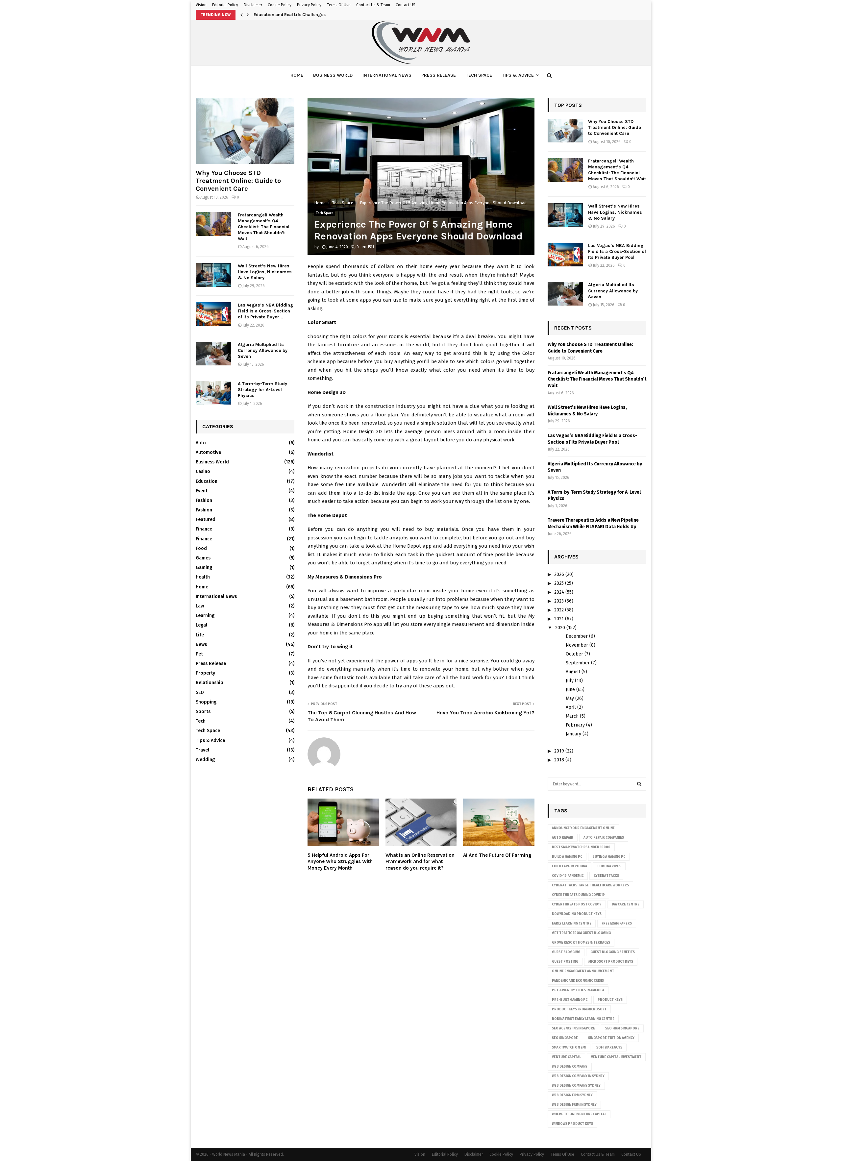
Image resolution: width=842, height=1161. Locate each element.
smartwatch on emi (569, 1048)
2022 (559, 610)
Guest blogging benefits (612, 952)
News (201, 644)
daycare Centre (625, 904)
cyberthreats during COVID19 (578, 895)
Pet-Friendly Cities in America (578, 990)
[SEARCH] (639, 784)
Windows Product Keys (572, 1124)
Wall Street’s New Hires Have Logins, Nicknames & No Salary (265, 272)
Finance (204, 529)
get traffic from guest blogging (581, 933)
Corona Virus (609, 866)
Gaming (204, 567)
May (570, 698)
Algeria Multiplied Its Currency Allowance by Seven (262, 350)
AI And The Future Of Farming (497, 855)
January (573, 734)
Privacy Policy (309, 5)
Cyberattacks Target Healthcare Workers (590, 885)
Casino (203, 471)
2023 (559, 601)
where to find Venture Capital (579, 1114)
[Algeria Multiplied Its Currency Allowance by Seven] (213, 353)
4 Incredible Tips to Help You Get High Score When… (306, 14)
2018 (559, 760)
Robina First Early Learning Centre (583, 1019)
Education (206, 481)
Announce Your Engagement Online (583, 828)
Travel (202, 750)
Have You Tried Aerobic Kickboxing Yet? (485, 712)
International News (386, 75)
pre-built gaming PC (569, 1000)
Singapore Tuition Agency (611, 1038)
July (570, 680)
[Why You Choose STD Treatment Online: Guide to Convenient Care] (245, 131)
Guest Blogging (566, 952)
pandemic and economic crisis (578, 981)
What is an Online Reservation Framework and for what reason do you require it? (420, 861)
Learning (205, 615)
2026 (559, 574)
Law (200, 606)
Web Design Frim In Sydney (574, 1105)
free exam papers (617, 924)
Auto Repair (562, 838)
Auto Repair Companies (603, 838)
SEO (200, 692)
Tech (201, 721)
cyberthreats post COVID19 (577, 904)
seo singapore (565, 1038)
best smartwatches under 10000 (581, 847)
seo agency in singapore (573, 1028)
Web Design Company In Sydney (578, 1076)
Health (203, 577)
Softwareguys (609, 1048)
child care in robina (569, 866)
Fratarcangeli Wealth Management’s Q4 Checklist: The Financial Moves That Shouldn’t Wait (263, 226)
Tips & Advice (518, 75)
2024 (559, 592)
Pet (199, 654)
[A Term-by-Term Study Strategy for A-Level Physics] (213, 393)
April (571, 707)
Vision (201, 5)
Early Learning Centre (571, 924)
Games (203, 558)
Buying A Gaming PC (608, 857)
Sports (203, 711)
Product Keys (610, 1000)
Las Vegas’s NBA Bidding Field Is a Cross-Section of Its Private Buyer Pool (617, 251)
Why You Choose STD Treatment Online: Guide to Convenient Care (238, 180)
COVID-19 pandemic (567, 876)
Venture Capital (566, 1057)
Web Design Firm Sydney (572, 1095)
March (572, 716)
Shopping (206, 702)
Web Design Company (569, 1067)
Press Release (438, 75)
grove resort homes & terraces (581, 943)
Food (201, 548)
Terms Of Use (339, 5)
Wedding (205, 759)
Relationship (209, 682)
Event (202, 491)
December (577, 636)
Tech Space (479, 75)
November (577, 645)
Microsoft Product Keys (610, 962)
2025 (559, 583)
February (575, 725)
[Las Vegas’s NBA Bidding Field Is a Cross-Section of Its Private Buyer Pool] (213, 314)
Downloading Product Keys (577, 914)
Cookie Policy (279, 5)
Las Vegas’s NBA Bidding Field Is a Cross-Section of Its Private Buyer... (265, 311)
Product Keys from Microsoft (579, 1009)
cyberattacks (606, 876)
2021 (559, 619)
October (574, 654)
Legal (201, 625)
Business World (333, 75)
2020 (560, 627)
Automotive (208, 452)
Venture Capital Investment (616, 1057)
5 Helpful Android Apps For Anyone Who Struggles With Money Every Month (340, 861)
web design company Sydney (576, 1086)
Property (205, 673)
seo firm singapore (622, 1028)
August (573, 672)
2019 (559, 751)
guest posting (565, 962)
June (570, 689)
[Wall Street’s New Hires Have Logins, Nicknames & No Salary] (213, 275)
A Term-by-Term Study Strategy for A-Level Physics (262, 389)
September (578, 663)
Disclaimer (253, 5)
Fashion (204, 500)
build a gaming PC (567, 857)
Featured (205, 519)
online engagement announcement (583, 971)
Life (200, 635)
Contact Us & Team (373, 5)
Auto (201, 443)
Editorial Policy (225, 5)
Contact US (405, 5)
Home (296, 75)
